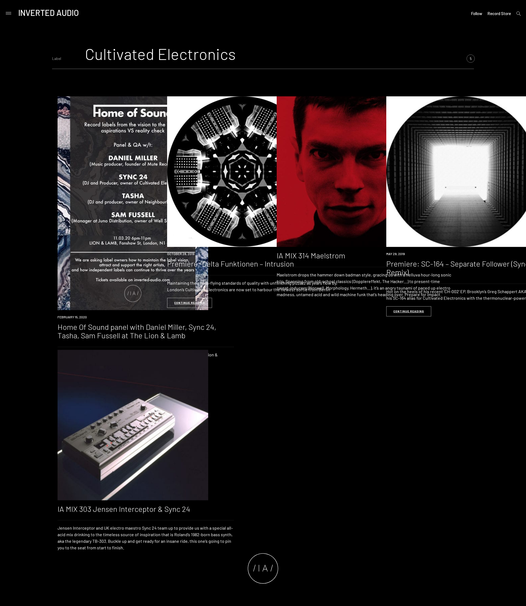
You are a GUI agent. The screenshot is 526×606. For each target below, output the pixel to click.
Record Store (499, 13)
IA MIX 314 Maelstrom (311, 255)
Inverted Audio (48, 13)
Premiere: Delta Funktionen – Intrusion (230, 263)
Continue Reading (189, 302)
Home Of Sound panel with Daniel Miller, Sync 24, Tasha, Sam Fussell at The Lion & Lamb (137, 331)
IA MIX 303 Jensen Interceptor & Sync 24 (124, 508)
